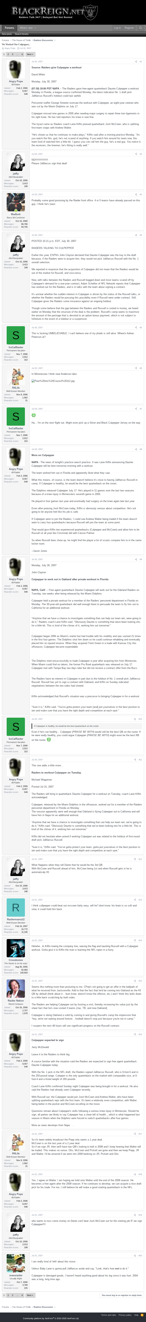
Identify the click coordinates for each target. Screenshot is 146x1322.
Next (29, 54)
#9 (141, 559)
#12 (140, 859)
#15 (140, 981)
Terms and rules (108, 1315)
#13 (140, 900)
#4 (141, 235)
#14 (140, 940)
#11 (140, 759)
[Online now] (15, 210)
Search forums (22, 34)
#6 (141, 368)
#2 (141, 154)
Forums (9, 27)
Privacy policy (125, 1315)
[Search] (140, 28)
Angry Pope (10, 48)
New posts (7, 34)
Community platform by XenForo (51, 1318)
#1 (141, 61)
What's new (26, 27)
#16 (140, 1034)
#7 (141, 409)
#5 (141, 327)
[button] (35, 28)
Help (136, 1315)
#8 (141, 449)
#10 (140, 719)
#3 (141, 194)
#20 (140, 1255)
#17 (140, 1134)
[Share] (136, 62)
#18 (140, 1174)
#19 (140, 1215)
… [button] (17, 54)
